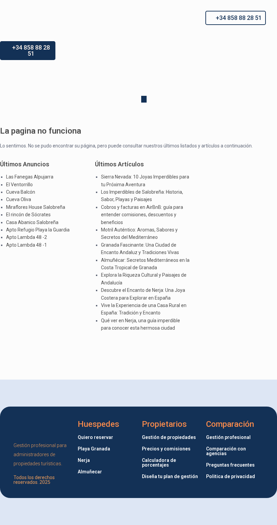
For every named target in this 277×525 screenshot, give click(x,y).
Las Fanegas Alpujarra (29, 176)
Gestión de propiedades (169, 437)
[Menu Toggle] (133, 17)
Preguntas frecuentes (230, 465)
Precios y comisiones (166, 448)
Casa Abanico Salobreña (32, 222)
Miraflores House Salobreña (35, 207)
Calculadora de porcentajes (159, 463)
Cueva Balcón (20, 192)
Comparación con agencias (226, 451)
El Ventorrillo (19, 184)
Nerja (84, 460)
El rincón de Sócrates (28, 214)
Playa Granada (94, 448)
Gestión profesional (228, 437)
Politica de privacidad (230, 476)
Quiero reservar (95, 437)
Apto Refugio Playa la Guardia (38, 229)
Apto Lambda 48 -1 (26, 245)
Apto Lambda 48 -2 (26, 237)
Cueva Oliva (18, 199)
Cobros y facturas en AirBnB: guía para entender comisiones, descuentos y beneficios (142, 214)
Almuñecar (90, 471)
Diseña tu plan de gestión (170, 476)
